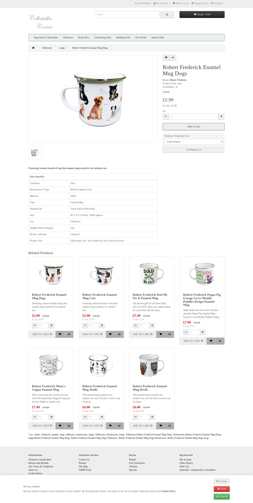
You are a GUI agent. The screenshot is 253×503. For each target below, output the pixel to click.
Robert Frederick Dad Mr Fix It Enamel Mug (150, 296)
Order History (186, 463)
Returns (82, 463)
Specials (133, 470)
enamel (55, 434)
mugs (62, 48)
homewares (81, 434)
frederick (45, 434)
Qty (164, 111)
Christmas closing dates (39, 459)
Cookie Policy (35, 473)
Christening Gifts (102, 37)
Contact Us (84, 459)
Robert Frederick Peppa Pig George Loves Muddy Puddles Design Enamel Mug (202, 300)
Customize (222, 481)
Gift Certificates (137, 463)
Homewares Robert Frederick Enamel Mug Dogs (197, 434)
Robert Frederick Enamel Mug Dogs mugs (188, 438)
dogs (62, 434)
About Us (33, 470)
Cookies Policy (168, 491)
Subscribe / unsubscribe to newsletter (197, 470)
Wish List (184, 466)
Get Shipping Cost (194, 149)
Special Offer (158, 37)
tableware (70, 434)
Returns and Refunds (38, 463)
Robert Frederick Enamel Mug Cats (99, 296)
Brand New (83, 37)
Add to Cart (193, 126)
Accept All (223, 496)
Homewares (112, 434)
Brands (132, 459)
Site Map (83, 466)
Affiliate (133, 466)
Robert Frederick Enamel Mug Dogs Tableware (94, 438)
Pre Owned (140, 37)
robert (37, 434)
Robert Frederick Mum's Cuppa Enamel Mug (48, 387)
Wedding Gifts (123, 37)
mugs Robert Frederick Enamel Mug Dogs (49, 438)
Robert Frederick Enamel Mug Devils (150, 387)
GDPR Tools (85, 470)
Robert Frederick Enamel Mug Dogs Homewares (142, 438)
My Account (185, 459)
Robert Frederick (178, 80)
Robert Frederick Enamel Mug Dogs (90, 48)
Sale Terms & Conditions (40, 466)
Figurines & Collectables (46, 37)
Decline (222, 489)
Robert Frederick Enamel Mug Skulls (99, 387)
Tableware (68, 37)
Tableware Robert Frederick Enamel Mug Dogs (149, 434)
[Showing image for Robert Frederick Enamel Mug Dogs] (92, 99)
